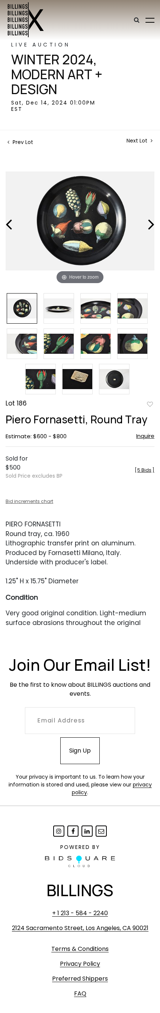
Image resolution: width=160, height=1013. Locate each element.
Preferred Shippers (80, 978)
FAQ (80, 993)
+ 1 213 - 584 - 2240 (80, 913)
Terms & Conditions (80, 949)
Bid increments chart (29, 501)
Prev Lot (22, 142)
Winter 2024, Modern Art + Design (56, 74)
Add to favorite (149, 404)
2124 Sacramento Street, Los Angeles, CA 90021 (80, 928)
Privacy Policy (80, 963)
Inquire (145, 436)
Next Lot (138, 141)
